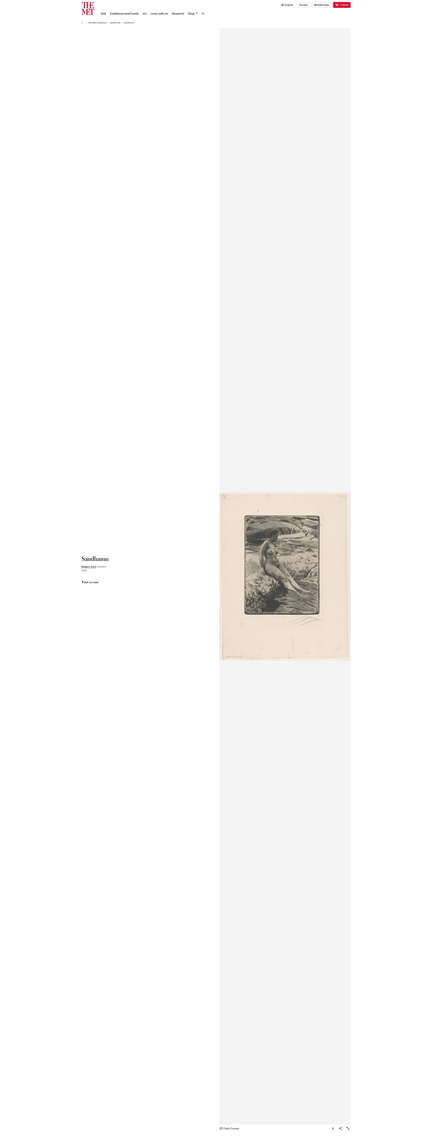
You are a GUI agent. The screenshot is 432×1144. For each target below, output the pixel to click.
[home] (82, 22)
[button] (285, 576)
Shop (191, 13)
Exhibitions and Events (124, 13)
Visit (103, 13)
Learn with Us (159, 13)
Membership (321, 4)
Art (145, 13)
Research (178, 13)
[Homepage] (87, 8)
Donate (303, 4)
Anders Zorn (88, 566)
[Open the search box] (203, 13)
